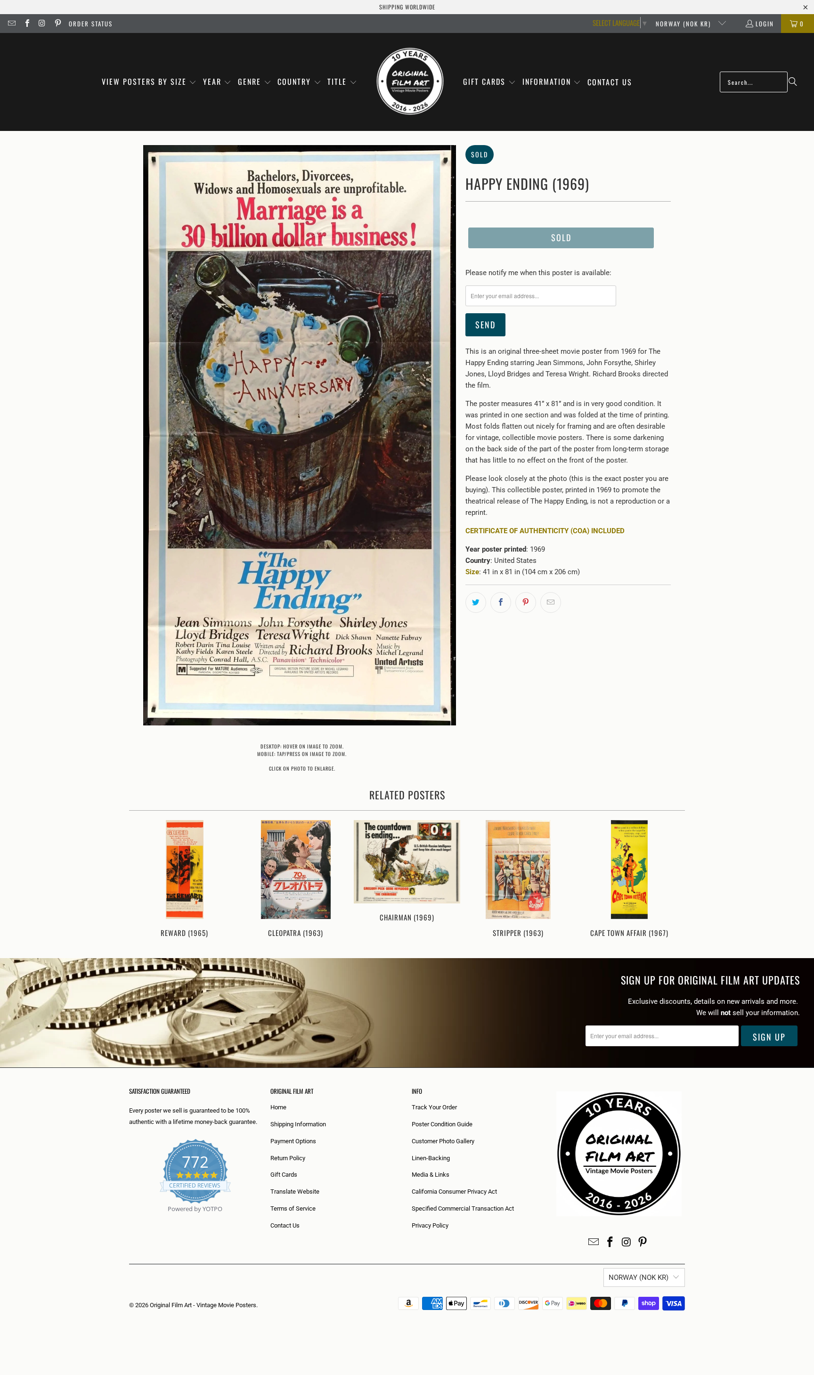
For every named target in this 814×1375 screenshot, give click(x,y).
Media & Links (430, 1174)
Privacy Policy (430, 1225)
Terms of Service (293, 1208)
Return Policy (287, 1158)
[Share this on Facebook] (500, 602)
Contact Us (285, 1225)
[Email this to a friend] (550, 602)
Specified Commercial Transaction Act (463, 1208)
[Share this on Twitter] (475, 602)
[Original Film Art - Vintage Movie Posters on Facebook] (26, 23)
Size (472, 572)
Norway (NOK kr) (684, 23)
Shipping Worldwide (407, 7)
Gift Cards (283, 1174)
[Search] (793, 82)
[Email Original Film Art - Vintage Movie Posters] (11, 23)
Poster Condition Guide (442, 1124)
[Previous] (142, 879)
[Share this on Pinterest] (525, 602)
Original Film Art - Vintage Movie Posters (203, 1305)
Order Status (91, 23)
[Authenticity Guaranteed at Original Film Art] (129, 1219)
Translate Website (294, 1191)
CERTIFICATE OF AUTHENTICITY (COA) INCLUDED (545, 531)
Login (765, 23)
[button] (149, 82)
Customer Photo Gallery (443, 1141)
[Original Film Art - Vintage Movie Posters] (410, 82)
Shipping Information (298, 1124)
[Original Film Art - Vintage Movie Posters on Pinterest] (57, 23)
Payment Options (293, 1141)
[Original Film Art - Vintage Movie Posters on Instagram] (42, 23)
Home (278, 1107)
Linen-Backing (431, 1158)
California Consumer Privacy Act (454, 1191)
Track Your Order (434, 1107)
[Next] (671, 879)
